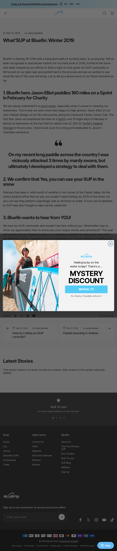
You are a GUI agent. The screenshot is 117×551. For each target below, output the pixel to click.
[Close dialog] (110, 243)
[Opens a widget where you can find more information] (105, 545)
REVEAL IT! (86, 289)
